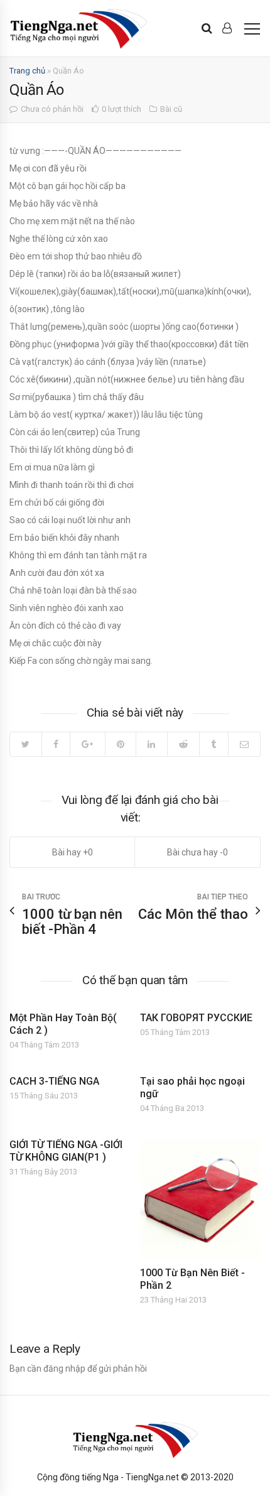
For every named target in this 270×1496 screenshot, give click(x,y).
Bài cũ (171, 109)
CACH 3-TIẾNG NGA (54, 1081)
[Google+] (87, 744)
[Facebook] (55, 744)
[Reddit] (183, 744)
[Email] (244, 744)
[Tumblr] (213, 744)
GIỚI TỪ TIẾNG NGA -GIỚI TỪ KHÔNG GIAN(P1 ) (65, 1151)
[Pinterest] (120, 744)
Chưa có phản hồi (52, 109)
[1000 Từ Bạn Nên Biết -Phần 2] (200, 1199)
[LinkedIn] (151, 744)
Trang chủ (27, 70)
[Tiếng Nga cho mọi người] (78, 28)
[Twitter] (25, 744)
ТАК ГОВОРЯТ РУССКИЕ (196, 1018)
